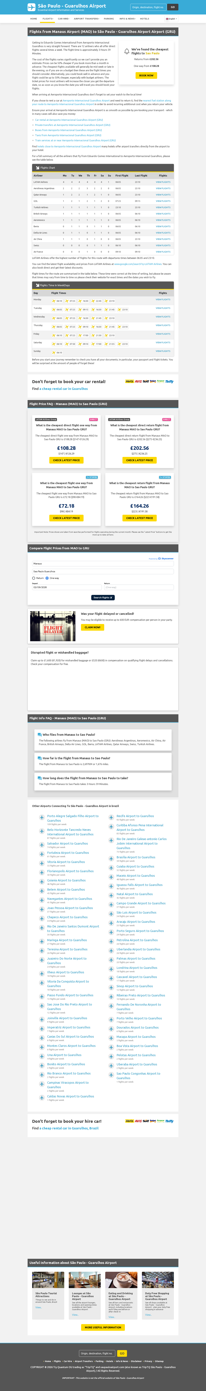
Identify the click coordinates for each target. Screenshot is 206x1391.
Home (33, 18)
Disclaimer (136, 1361)
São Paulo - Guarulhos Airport (72, 7)
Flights (47, 18)
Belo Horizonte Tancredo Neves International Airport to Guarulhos (70, 833)
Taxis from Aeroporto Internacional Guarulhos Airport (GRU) (68, 135)
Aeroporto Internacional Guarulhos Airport (86, 100)
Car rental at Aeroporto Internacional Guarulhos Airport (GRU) (69, 119)
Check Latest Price (66, 460)
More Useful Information (103, 1327)
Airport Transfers (86, 18)
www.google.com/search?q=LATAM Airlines (138, 264)
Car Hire (63, 18)
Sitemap (159, 1361)
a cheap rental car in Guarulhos (63, 389)
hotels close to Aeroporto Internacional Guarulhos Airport (69, 146)
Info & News (127, 18)
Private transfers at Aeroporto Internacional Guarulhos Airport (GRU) (72, 125)
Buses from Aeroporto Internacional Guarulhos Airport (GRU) (68, 130)
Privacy (148, 1361)
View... (38, 1307)
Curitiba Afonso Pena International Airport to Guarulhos (140, 829)
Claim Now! (92, 627)
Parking (109, 18)
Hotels (144, 18)
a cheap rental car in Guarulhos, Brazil (68, 1128)
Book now (146, 75)
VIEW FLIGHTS (163, 182)
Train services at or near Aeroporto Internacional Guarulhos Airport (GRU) (75, 140)
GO (173, 7)
